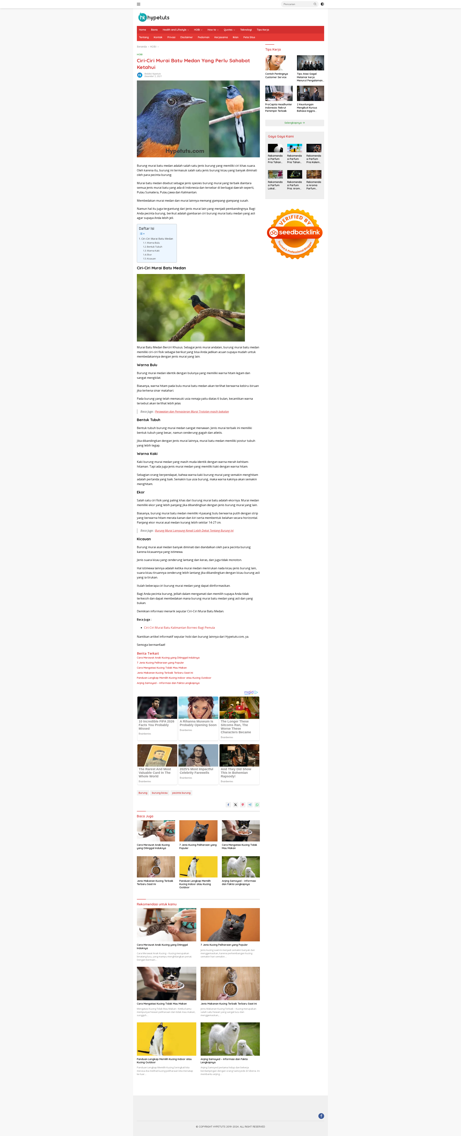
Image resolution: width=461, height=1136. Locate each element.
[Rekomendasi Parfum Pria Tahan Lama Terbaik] (275, 148)
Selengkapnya (293, 122)
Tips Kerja (263, 29)
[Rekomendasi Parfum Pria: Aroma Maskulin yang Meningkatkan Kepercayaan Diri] (294, 174)
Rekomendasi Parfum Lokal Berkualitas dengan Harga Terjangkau (275, 185)
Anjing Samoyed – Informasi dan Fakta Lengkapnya (168, 683)
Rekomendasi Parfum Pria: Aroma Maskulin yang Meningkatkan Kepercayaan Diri (294, 185)
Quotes (228, 29)
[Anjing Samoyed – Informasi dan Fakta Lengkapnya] (241, 867)
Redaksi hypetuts (152, 73)
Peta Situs (249, 37)
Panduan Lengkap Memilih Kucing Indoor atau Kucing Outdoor (174, 677)
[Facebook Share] (228, 804)
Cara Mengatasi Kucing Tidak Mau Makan (162, 667)
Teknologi (246, 29)
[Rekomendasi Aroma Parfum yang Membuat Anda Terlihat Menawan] (313, 174)
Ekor (149, 254)
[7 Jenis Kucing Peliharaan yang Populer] (198, 831)
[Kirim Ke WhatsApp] (257, 804)
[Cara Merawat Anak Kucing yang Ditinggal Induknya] (156, 831)
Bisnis (154, 29)
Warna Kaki (153, 250)
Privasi (171, 37)
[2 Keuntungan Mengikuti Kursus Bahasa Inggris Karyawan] (310, 93)
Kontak (158, 37)
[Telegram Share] (250, 804)
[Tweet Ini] (235, 804)
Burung (143, 792)
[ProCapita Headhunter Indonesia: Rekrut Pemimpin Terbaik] (278, 93)
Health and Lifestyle (174, 29)
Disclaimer (186, 37)
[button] (315, 4)
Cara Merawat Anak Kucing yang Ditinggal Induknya (168, 657)
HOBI (197, 29)
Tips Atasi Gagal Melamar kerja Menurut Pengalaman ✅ (310, 77)
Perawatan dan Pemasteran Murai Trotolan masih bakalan (192, 412)
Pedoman (203, 37)
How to (212, 29)
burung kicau (160, 792)
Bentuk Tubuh (154, 246)
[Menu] (139, 4)
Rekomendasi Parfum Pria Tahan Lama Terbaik (275, 159)
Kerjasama (221, 37)
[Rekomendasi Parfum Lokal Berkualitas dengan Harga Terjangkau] (275, 174)
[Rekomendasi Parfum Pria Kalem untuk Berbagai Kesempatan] (313, 148)
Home (142, 29)
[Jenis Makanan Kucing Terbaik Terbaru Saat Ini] (156, 867)
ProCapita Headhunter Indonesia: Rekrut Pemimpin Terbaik (278, 108)
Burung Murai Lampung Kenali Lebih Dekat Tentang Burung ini (194, 531)
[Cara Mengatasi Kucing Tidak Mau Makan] (241, 831)
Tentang (144, 37)
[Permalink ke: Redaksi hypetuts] (140, 75)
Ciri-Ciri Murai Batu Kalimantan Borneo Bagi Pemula (179, 628)
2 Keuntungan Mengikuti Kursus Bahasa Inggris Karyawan (307, 108)
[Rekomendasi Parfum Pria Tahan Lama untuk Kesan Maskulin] (294, 148)
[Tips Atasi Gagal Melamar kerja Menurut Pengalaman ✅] (310, 63)
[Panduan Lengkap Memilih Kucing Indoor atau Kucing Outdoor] (198, 867)
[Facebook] (321, 1116)
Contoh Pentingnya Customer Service (276, 75)
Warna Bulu (153, 242)
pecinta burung (181, 792)
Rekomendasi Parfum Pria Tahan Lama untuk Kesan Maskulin (294, 159)
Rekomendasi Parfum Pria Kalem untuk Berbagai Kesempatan (313, 159)
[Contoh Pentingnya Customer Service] (278, 63)
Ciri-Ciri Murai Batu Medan (157, 238)
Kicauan (151, 258)
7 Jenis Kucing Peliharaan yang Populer (160, 662)
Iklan (235, 37)
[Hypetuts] (155, 17)
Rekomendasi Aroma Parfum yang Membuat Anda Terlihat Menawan (313, 185)
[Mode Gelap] (322, 4)
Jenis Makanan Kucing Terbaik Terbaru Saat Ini (165, 672)
